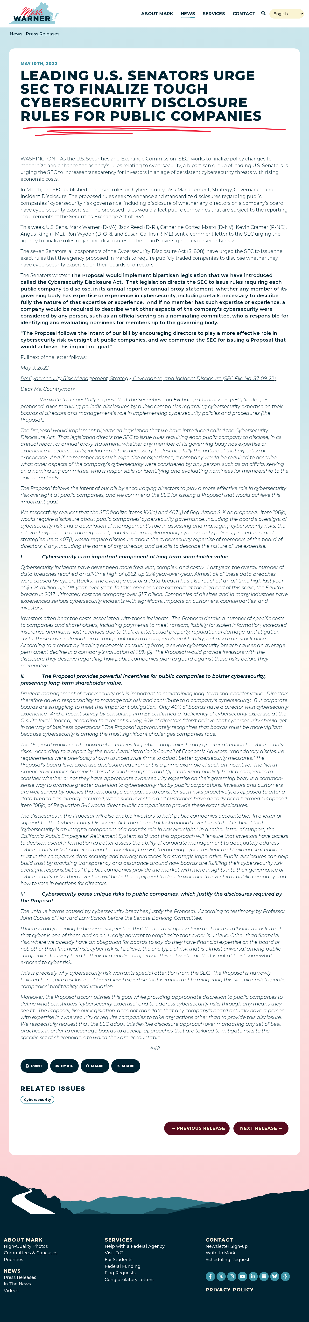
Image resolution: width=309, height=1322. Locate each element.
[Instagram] (231, 1276)
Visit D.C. (114, 1253)
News (188, 13)
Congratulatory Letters (129, 1279)
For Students (119, 1259)
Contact (244, 13)
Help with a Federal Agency (135, 1246)
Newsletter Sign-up (227, 1246)
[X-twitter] (221, 1276)
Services (214, 13)
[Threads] (285, 1276)
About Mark (157, 13)
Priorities (13, 1259)
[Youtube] (242, 1276)
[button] (34, 1066)
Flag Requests (120, 1273)
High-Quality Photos (26, 1246)
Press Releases (42, 34)
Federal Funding (122, 1266)
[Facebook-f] (210, 1276)
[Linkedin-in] (253, 1276)
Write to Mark (220, 1253)
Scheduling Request (228, 1259)
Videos (11, 1290)
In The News (17, 1284)
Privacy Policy (230, 1289)
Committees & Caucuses (30, 1253)
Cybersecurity (37, 1099)
